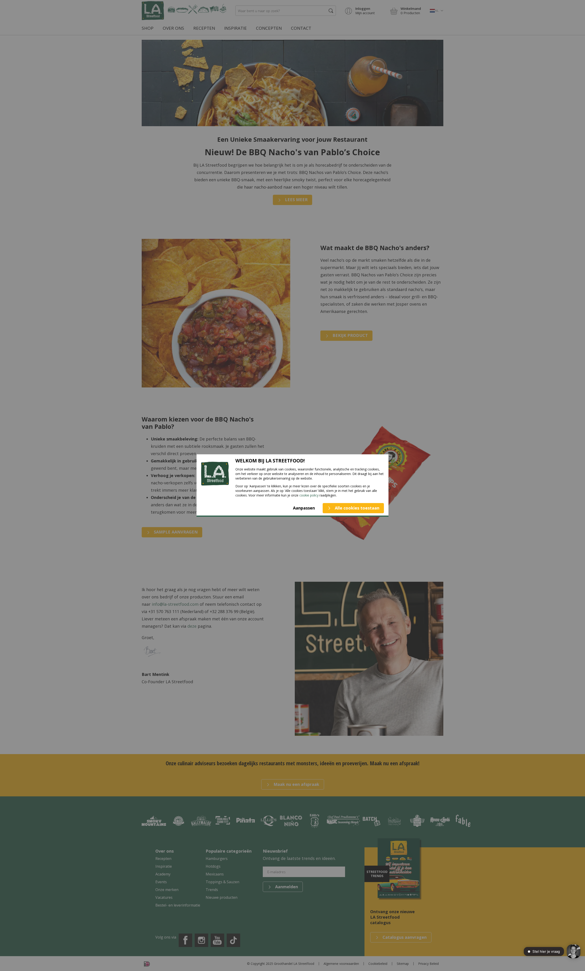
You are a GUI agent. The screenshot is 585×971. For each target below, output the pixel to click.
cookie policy (309, 495)
